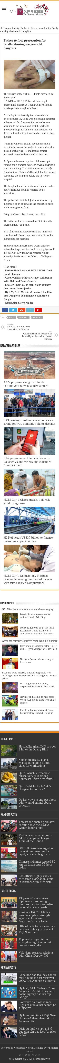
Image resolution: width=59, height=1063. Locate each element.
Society (15, 28)
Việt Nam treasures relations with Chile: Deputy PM (36, 954)
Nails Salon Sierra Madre (19, 302)
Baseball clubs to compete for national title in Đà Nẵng (35, 616)
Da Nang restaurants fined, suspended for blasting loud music (37, 685)
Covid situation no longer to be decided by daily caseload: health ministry (37, 335)
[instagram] (39, 1055)
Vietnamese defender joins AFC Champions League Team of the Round (35, 838)
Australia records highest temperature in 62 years (18, 326)
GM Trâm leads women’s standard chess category (27, 609)
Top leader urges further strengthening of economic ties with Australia (35, 942)
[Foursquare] (36, 1055)
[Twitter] (26, 1055)
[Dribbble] (32, 1055)
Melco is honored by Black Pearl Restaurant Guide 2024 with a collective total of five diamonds (37, 630)
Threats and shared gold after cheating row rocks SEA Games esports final (37, 824)
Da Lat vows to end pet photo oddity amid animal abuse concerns (37, 802)
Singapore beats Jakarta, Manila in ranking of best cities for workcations (34, 762)
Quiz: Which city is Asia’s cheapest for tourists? (35, 788)
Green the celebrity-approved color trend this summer (29, 640)
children (23, 317)
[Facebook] (23, 1055)
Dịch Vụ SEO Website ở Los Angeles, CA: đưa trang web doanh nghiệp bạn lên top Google (28, 296)
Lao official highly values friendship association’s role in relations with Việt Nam (36, 879)
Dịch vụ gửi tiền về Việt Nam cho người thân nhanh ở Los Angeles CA (37, 1018)
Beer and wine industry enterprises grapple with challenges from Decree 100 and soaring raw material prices (29, 675)
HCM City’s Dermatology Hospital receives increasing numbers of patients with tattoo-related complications (28, 579)
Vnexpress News (23, 1047)
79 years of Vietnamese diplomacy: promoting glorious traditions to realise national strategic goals (36, 903)
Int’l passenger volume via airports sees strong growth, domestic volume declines (29, 421)
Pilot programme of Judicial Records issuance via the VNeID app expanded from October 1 (27, 461)
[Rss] (20, 1055)
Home (6, 28)
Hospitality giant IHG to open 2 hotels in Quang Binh (37, 748)
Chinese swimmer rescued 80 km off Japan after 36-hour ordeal (37, 864)
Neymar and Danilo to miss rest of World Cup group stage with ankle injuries (38, 699)
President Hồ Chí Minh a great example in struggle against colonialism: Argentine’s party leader (34, 916)
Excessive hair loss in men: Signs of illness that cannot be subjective (37, 1005)
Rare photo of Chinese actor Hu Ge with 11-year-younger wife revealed (38, 647)
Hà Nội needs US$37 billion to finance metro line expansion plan (28, 539)
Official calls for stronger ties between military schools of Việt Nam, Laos (37, 929)
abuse (12, 317)
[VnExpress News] (29, 9)
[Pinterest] (29, 1055)
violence (37, 317)
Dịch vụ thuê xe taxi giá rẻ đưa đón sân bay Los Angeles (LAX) (37, 1031)
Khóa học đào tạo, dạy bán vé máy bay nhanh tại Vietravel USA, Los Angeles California (37, 977)
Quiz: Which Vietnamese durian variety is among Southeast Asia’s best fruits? (36, 776)
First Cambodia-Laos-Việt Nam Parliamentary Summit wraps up (36, 711)
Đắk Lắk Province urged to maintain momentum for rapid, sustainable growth (36, 851)
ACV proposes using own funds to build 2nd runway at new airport (26, 383)
